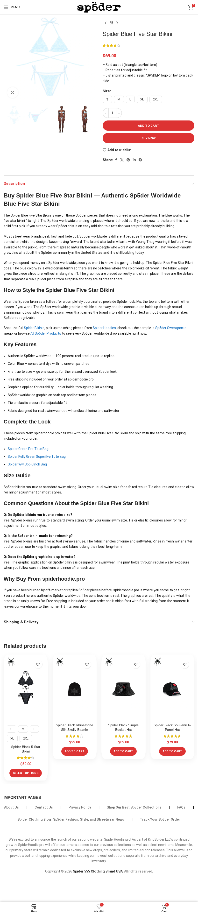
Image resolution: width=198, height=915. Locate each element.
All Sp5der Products (45, 333)
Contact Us (44, 807)
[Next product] (117, 23)
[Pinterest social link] (128, 160)
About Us (11, 807)
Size (106, 91)
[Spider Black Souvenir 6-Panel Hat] (172, 689)
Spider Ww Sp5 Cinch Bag (27, 464)
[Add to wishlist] (38, 664)
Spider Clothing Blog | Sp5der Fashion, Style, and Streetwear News (70, 819)
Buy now (148, 138)
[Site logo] (99, 7)
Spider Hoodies (104, 328)
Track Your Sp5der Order (160, 819)
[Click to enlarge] (12, 92)
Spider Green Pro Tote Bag (28, 449)
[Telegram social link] (140, 160)
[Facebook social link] (116, 160)
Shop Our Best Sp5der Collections (134, 807)
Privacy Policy (80, 807)
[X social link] (122, 160)
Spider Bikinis (34, 328)
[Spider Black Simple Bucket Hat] (123, 689)
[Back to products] (111, 23)
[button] (74, 751)
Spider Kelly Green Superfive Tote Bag (37, 456)
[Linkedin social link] (134, 160)
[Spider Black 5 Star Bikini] (26, 689)
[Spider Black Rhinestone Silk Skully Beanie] (75, 689)
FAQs (181, 807)
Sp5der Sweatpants (170, 328)
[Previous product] (105, 23)
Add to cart (148, 125)
